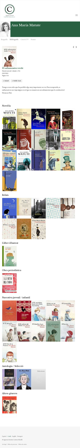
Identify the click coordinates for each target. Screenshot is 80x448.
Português (20, 436)
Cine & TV (25, 39)
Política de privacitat (12, 444)
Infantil (7, 81)
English (14, 436)
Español (4, 436)
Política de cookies (22, 444)
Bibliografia (14, 39)
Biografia (4, 39)
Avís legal (4, 444)
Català (9, 436)
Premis (33, 39)
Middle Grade (17, 81)
